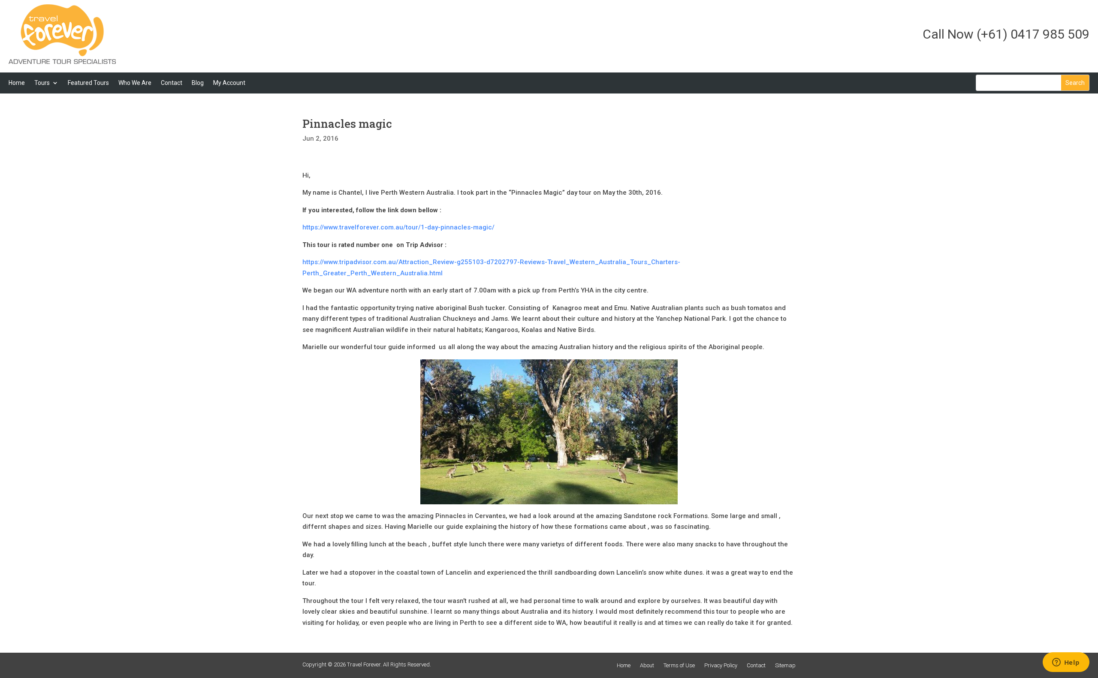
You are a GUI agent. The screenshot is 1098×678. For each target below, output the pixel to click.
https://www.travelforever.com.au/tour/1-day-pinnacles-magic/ (399, 227)
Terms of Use (679, 665)
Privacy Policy (720, 665)
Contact (171, 82)
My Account (229, 82)
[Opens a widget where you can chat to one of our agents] (1065, 663)
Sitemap (785, 665)
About (647, 665)
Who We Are (134, 82)
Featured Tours (88, 82)
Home (17, 82)
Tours (42, 82)
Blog (198, 82)
